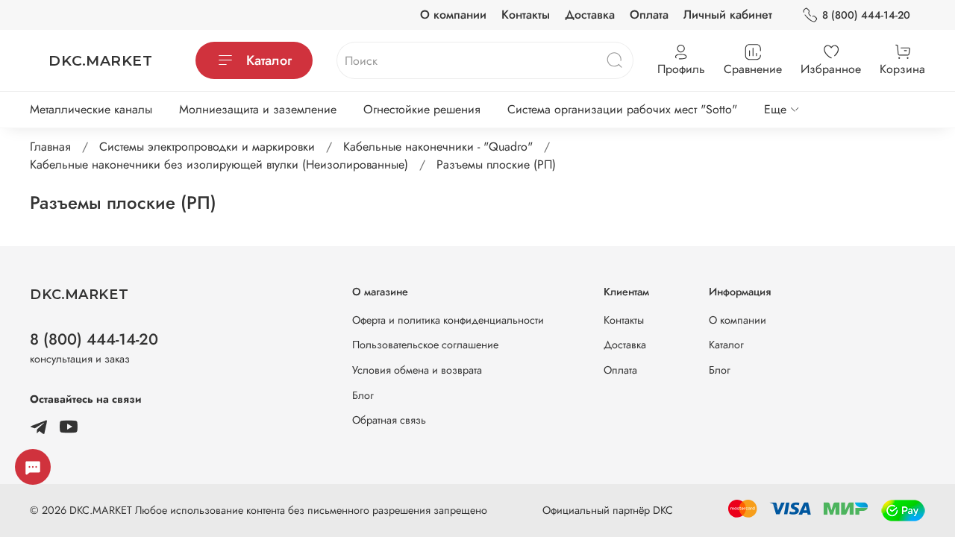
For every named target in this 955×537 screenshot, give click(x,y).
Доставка (590, 14)
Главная (50, 146)
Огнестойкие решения (421, 109)
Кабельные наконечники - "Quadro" (438, 146)
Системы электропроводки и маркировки (207, 146)
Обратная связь (389, 419)
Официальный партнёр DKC (607, 510)
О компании (453, 14)
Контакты (525, 14)
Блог (363, 395)
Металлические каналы (91, 109)
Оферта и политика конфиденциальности (448, 320)
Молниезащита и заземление (257, 109)
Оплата (649, 14)
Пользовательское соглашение (425, 344)
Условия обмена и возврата (417, 369)
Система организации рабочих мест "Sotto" (622, 109)
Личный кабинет (727, 14)
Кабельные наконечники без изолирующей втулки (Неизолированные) (219, 164)
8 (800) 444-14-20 (866, 14)
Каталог (269, 60)
